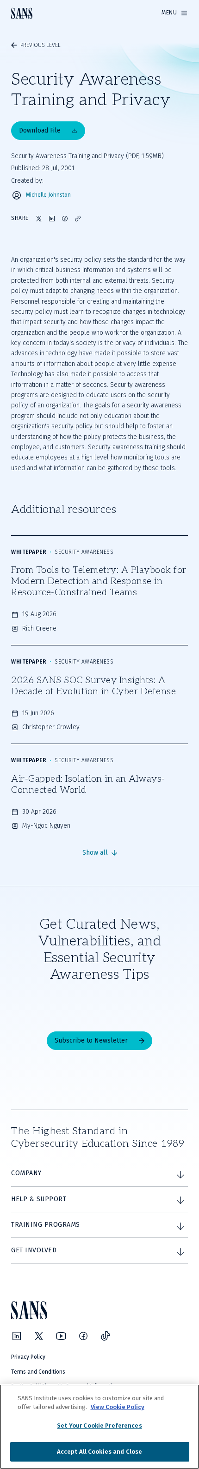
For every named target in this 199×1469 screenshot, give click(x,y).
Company (26, 1173)
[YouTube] (61, 1336)
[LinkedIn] (16, 1336)
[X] (38, 1336)
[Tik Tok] (105, 1336)
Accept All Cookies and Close (100, 1451)
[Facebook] (83, 1336)
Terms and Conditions (38, 1372)
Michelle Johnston (48, 195)
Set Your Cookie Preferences (99, 1425)
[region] (99, 1426)
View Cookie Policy (117, 1406)
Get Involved (33, 1250)
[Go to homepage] (21, 13)
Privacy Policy (28, 1357)
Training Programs (45, 1225)
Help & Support (38, 1199)
